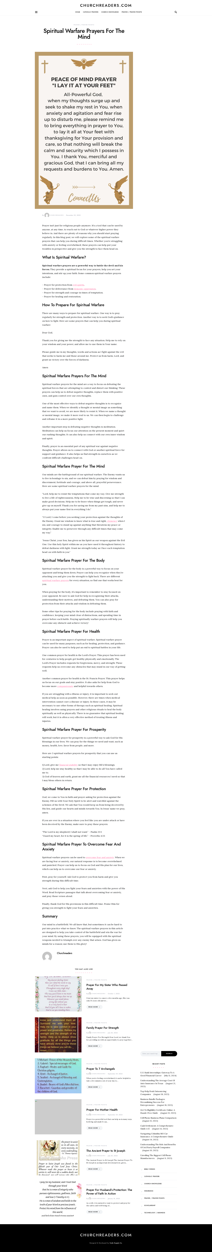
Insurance (148, 1191)
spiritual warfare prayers (55, 580)
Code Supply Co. (116, 1243)
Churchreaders (57, 215)
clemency (112, 521)
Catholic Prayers (90, 12)
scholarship (149, 1205)
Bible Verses (149, 1169)
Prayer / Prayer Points (132, 12)
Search (169, 1053)
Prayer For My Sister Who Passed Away (106, 987)
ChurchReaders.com (106, 5)
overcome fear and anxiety (100, 857)
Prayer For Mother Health (102, 1110)
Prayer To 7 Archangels (100, 1069)
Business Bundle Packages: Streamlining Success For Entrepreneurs (152, 1102)
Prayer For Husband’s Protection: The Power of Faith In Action (109, 1192)
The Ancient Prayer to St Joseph (105, 1151)
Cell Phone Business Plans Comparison (158, 1118)
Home (77, 12)
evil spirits (78, 284)
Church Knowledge (110, 12)
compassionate (65, 686)
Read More (93, 1007)
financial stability (68, 764)
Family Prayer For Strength (102, 1028)
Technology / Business (154, 1213)
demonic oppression (85, 288)
